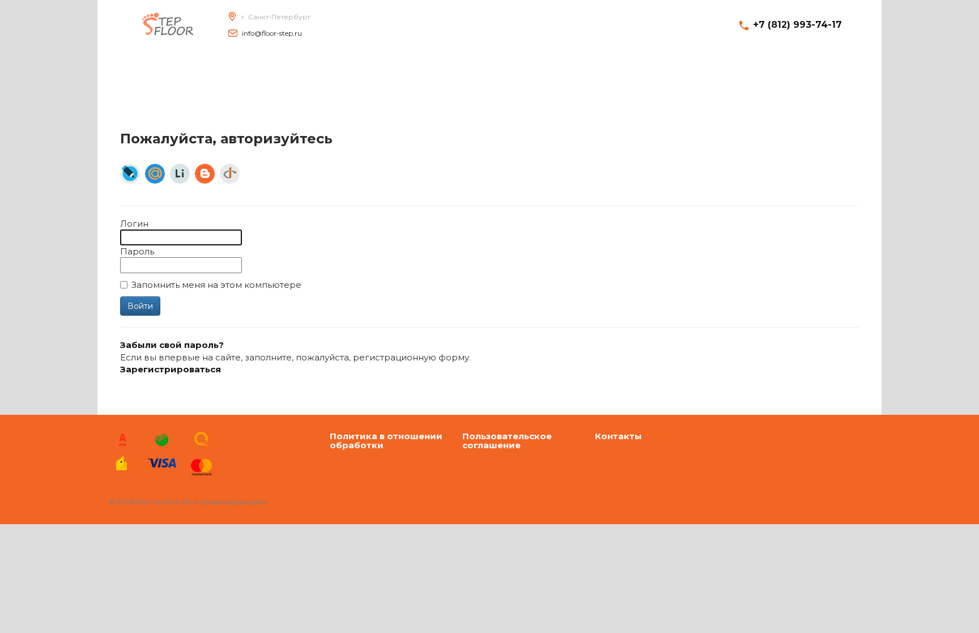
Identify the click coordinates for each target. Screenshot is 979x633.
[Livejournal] (130, 174)
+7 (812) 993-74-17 (797, 24)
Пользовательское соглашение (507, 441)
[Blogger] (205, 174)
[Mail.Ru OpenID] (155, 174)
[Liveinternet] (180, 174)
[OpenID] (230, 174)
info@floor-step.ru (272, 33)
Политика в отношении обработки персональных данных (386, 441)
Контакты (618, 436)
